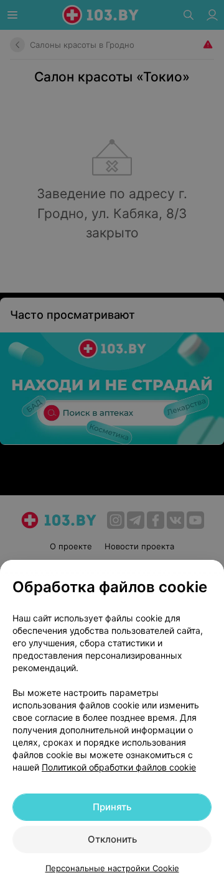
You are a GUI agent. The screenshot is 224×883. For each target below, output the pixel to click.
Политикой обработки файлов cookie (119, 767)
